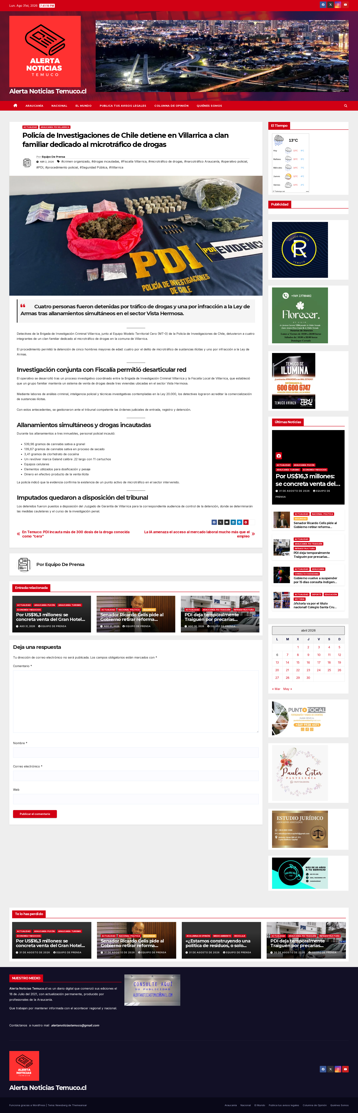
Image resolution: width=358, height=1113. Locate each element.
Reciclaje (239, 936)
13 (277, 662)
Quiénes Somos (209, 105)
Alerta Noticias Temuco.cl (48, 91)
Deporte (316, 594)
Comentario (22, 666)
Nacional (59, 105)
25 (329, 670)
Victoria (299, 599)
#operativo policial (234, 161)
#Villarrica (116, 167)
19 (339, 662)
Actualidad (30, 127)
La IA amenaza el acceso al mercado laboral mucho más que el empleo (197, 534)
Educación (331, 594)
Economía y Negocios (29, 610)
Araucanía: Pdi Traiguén (216, 610)
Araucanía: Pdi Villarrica (55, 127)
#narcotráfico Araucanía (201, 161)
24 (319, 670)
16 (308, 662)
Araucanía (34, 105)
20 (277, 670)
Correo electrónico (28, 766)
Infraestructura (244, 610)
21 (287, 670)
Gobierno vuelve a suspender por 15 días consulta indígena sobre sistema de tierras (315, 582)
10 (319, 655)
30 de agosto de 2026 (290, 952)
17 (319, 662)
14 (287, 662)
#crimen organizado (75, 161)
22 (298, 670)
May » (287, 689)
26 (339, 670)
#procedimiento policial (61, 167)
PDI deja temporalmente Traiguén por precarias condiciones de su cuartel (213, 619)
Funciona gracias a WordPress (27, 1105)
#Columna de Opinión (198, 936)
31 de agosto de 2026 (294, 490)
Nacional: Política (129, 610)
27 (277, 678)
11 (329, 655)
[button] (345, 106)
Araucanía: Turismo (69, 605)
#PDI (39, 167)
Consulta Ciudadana (307, 574)
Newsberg (61, 1105)
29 (298, 678)
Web (16, 789)
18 (329, 662)
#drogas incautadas (105, 161)
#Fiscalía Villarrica (134, 161)
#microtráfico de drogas (165, 161)
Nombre (20, 743)
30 (308, 678)
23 (308, 670)
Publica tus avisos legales (123, 105)
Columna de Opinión (171, 105)
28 (287, 678)
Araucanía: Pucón (44, 605)
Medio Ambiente (222, 936)
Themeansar (79, 1105)
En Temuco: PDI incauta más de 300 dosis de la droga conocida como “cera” (76, 534)
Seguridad (149, 610)
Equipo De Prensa (53, 156)
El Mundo (84, 105)
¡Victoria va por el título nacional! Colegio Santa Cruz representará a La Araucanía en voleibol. (315, 609)
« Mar (276, 689)
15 (297, 662)
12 (339, 655)
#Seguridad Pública (93, 167)
